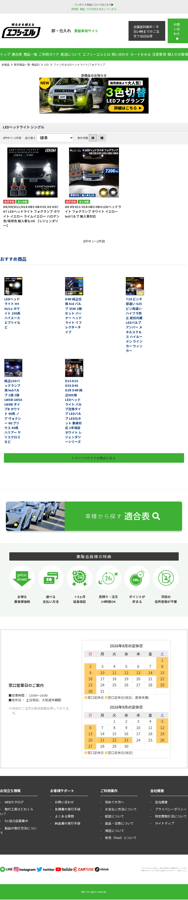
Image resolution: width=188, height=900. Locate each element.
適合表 (17, 54)
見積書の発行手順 (67, 809)
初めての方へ (114, 802)
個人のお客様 (177, 54)
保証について (114, 830)
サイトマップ (164, 823)
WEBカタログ (14, 802)
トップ (5, 54)
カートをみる (140, 54)
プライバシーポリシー (171, 809)
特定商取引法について (171, 816)
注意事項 (159, 54)
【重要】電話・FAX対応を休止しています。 (94, 9)
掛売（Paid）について (121, 837)
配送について (71, 54)
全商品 (5, 64)
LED (46, 64)
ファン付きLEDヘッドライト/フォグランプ (79, 64)
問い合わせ (120, 54)
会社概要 (161, 802)
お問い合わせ (177, 29)
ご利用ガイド (49, 54)
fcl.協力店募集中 (16, 820)
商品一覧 (30, 54)
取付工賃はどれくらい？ (16, 811)
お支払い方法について (121, 809)
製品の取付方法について (18, 830)
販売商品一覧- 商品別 (27, 64)
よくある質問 (64, 816)
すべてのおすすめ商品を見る (95, 458)
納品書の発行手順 (67, 823)
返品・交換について (119, 823)
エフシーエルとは (96, 54)
